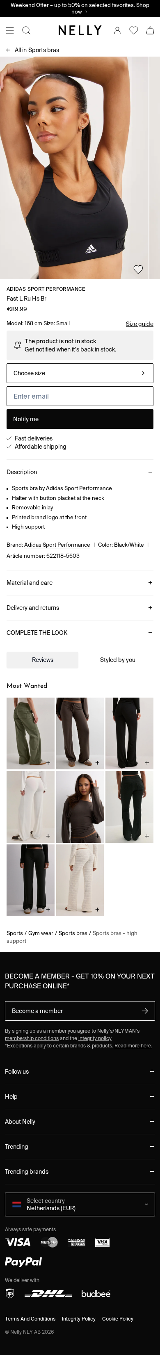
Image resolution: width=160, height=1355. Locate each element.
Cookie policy (117, 1319)
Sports (15, 933)
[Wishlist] (134, 30)
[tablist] (80, 660)
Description (22, 472)
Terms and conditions (30, 1319)
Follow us (17, 1071)
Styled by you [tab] (117, 660)
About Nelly (20, 1121)
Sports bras (37, 50)
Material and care (30, 582)
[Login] (117, 30)
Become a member (37, 1011)
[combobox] (80, 373)
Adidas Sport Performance (46, 289)
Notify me (26, 419)
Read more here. (133, 1045)
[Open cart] (150, 30)
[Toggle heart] (138, 269)
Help (11, 1096)
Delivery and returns (33, 607)
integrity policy (95, 1038)
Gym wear (40, 933)
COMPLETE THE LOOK (37, 632)
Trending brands (26, 1171)
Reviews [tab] (42, 660)
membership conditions (32, 1038)
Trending (16, 1146)
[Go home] (80, 30)
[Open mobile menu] (10, 30)
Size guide (139, 324)
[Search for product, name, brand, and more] (26, 30)
